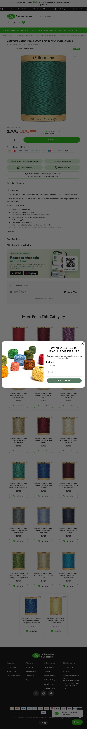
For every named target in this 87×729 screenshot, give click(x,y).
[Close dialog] (82, 343)
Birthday (50, 362)
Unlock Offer (64, 380)
